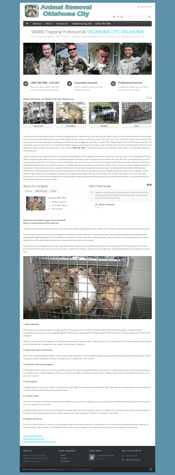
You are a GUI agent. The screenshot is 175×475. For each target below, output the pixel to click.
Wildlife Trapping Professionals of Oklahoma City (41, 469)
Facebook (118, 17)
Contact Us (62, 23)
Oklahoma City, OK (81, 23)
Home (63, 455)
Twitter (114, 17)
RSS (122, 17)
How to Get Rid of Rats (33, 436)
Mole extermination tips (33, 439)
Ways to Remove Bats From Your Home (39, 441)
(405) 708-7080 (103, 23)
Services (37, 23)
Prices (49, 23)
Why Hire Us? (41, 191)
